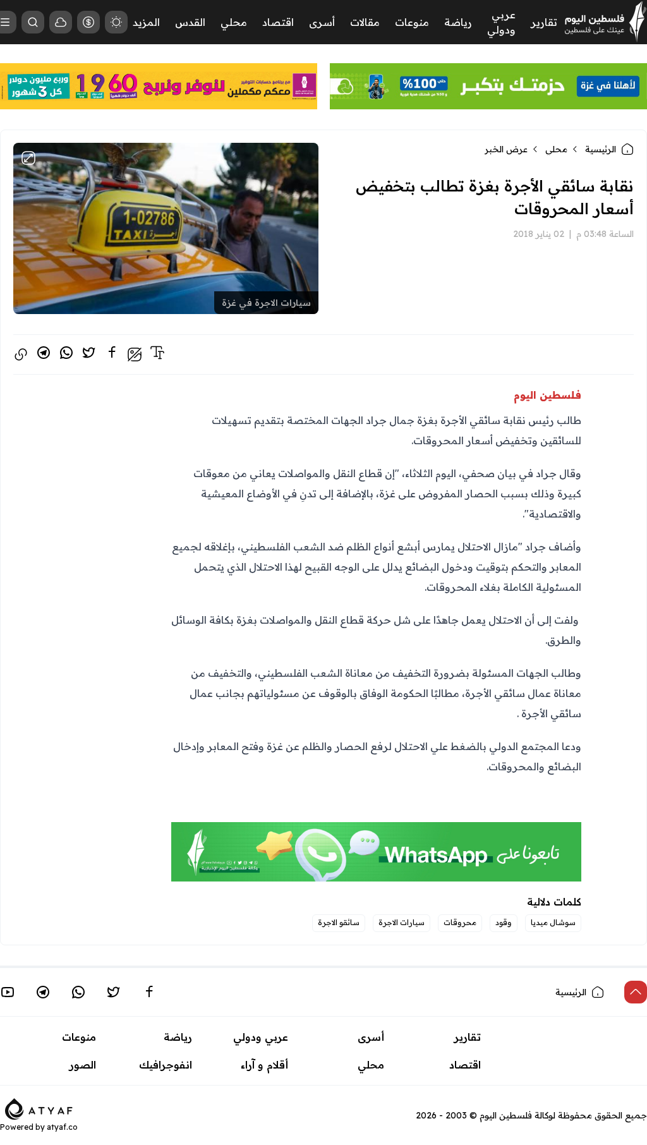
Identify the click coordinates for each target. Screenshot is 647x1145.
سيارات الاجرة (401, 922)
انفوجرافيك (165, 1064)
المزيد (146, 22)
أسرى (322, 22)
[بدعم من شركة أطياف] (39, 1108)
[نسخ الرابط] (20, 354)
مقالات (365, 22)
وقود (503, 922)
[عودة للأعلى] (635, 992)
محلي (234, 22)
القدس (190, 22)
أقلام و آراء (264, 1064)
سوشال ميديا (553, 922)
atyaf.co (62, 1127)
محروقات (460, 922)
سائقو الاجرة (339, 922)
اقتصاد (278, 22)
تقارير (544, 22)
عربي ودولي (260, 1037)
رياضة (458, 22)
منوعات (412, 22)
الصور (83, 1064)
